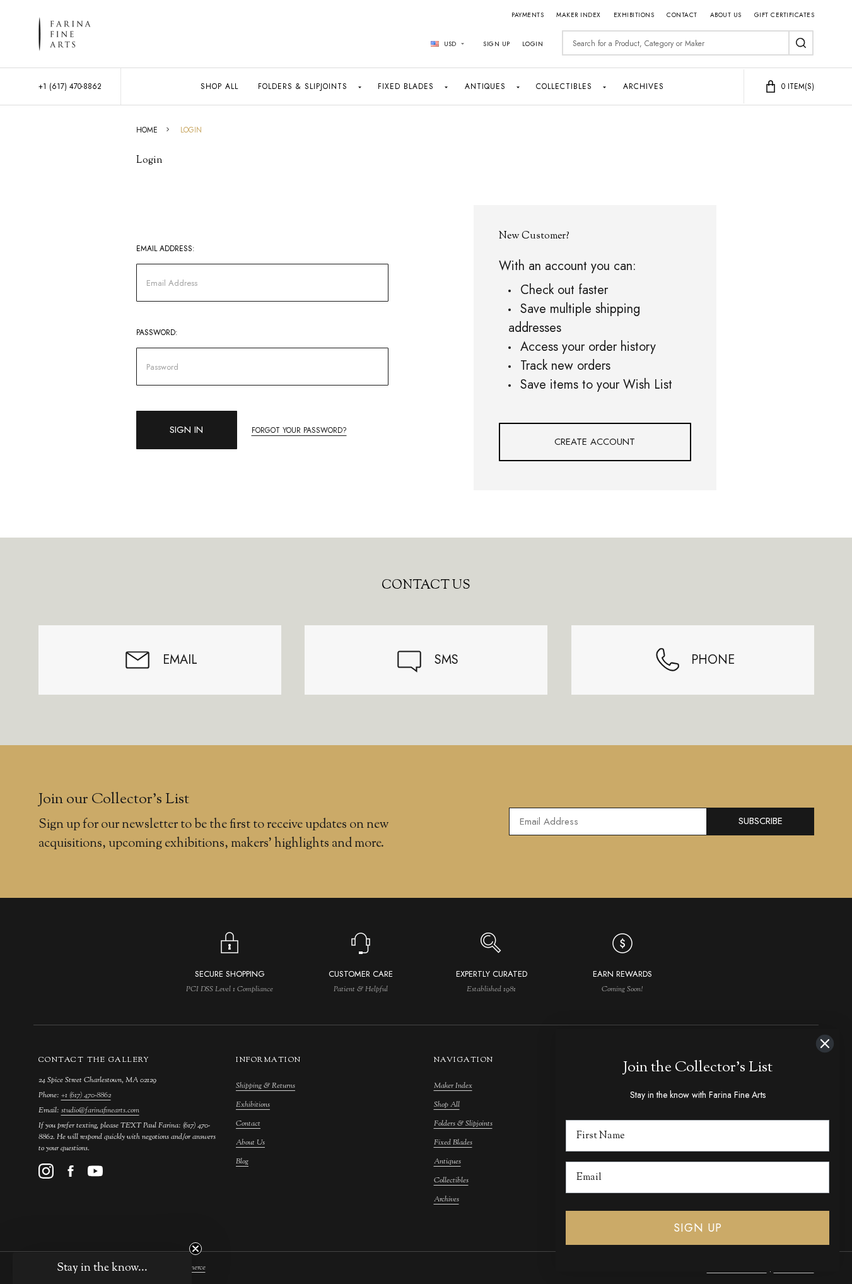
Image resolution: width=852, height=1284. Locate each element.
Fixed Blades (406, 86)
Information (268, 1060)
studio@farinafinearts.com (100, 1110)
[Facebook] (70, 1171)
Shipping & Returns (265, 1086)
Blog (242, 1161)
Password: (157, 332)
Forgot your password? (299, 430)
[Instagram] (46, 1171)
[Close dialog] (824, 1043)
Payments (527, 15)
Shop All (219, 86)
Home (147, 130)
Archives (643, 86)
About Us (726, 15)
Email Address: (165, 248)
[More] (359, 86)
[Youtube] (95, 1171)
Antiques (485, 86)
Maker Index (578, 15)
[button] (102, 1268)
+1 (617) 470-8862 (86, 1095)
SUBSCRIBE (760, 821)
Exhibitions (634, 15)
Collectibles (564, 86)
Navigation (464, 1060)
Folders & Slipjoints (302, 86)
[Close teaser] (195, 1248)
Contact (682, 15)
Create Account (594, 442)
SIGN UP (698, 1228)
